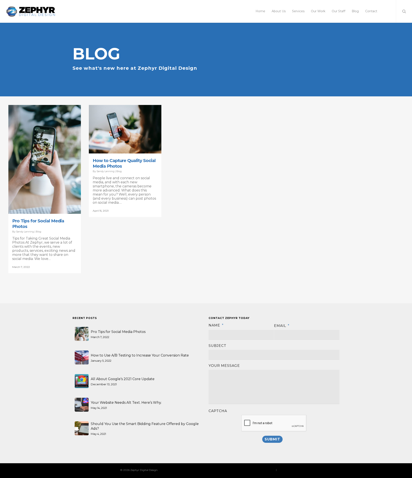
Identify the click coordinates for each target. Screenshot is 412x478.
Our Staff (338, 11)
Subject (217, 346)
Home (260, 11)
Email (281, 326)
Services (298, 11)
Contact (371, 11)
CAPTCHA (218, 411)
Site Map (282, 469)
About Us (279, 11)
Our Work (318, 11)
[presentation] (274, 423)
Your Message (224, 366)
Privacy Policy (266, 469)
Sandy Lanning (25, 231)
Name (216, 325)
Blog (355, 11)
